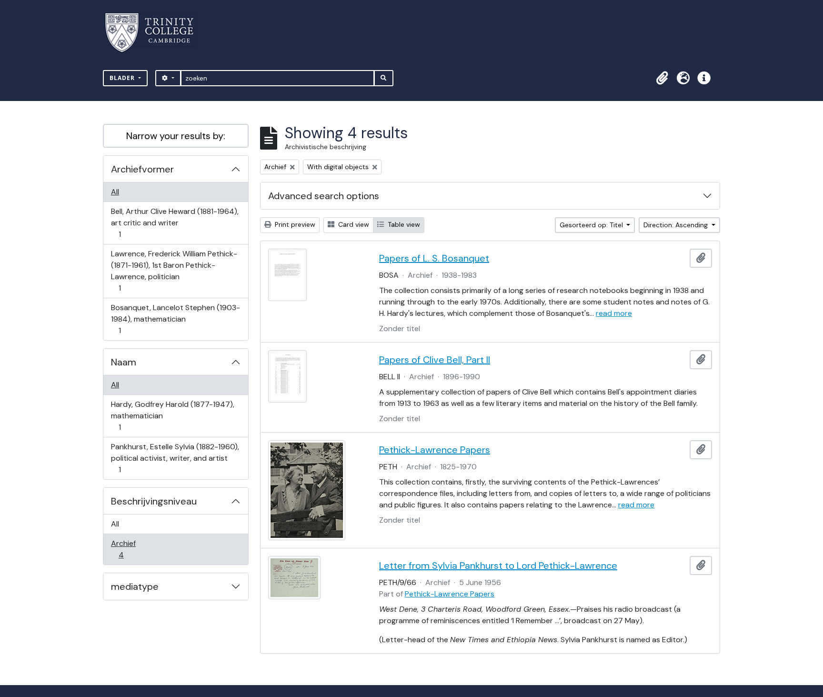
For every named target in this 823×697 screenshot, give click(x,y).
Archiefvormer (142, 169)
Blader (123, 78)
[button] (662, 78)
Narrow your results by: (175, 136)
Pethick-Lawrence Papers (434, 449)
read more (614, 313)
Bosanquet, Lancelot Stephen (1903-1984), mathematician (175, 318)
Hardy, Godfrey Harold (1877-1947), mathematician (172, 415)
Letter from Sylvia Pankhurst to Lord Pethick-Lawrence (498, 565)
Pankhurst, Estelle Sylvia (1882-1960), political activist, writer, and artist (174, 458)
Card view (352, 224)
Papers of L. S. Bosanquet (434, 258)
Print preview (294, 224)
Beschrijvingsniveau (154, 501)
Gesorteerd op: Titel (592, 225)
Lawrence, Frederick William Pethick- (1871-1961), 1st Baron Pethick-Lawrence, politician (173, 270)
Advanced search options (323, 196)
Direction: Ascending (676, 225)
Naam (123, 362)
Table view (403, 224)
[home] (155, 33)
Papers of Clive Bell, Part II (434, 359)
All (115, 192)
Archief (127, 549)
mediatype (135, 586)
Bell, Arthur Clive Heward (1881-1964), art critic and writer (174, 222)
